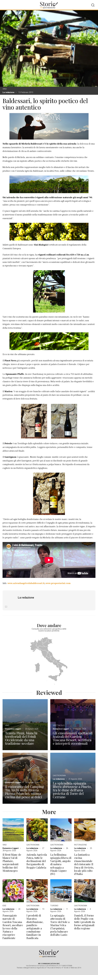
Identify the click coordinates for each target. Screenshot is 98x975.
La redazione (8, 92)
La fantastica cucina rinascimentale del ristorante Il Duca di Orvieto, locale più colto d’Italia (84, 864)
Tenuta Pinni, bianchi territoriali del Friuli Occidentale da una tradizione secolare (21, 738)
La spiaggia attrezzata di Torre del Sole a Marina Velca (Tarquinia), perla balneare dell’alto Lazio (60, 925)
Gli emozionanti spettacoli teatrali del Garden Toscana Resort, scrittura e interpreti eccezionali (73, 738)
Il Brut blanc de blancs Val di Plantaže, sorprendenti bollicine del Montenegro (12, 862)
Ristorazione (11, 779)
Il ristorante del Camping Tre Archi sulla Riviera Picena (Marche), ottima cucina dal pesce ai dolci (24, 792)
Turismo (54, 905)
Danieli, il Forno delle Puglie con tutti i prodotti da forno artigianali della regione (84, 922)
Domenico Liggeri (13, 729)
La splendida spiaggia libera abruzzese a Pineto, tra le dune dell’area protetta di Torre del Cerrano (72, 790)
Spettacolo (58, 725)
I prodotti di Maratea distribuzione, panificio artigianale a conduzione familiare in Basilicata (34, 927)
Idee (4, 905)
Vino (5, 89)
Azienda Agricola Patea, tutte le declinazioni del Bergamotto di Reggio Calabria (36, 861)
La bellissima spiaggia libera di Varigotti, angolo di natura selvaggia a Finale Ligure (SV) (60, 864)
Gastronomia (59, 775)
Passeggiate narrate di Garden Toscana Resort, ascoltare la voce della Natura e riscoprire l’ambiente (13, 927)
